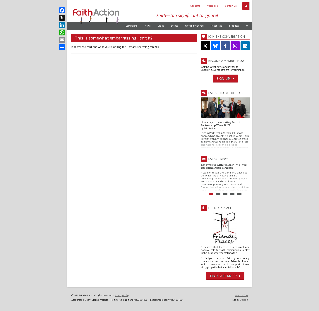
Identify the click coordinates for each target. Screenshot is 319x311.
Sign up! (224, 78)
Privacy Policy (122, 295)
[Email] (62, 40)
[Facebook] (62, 10)
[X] (62, 17)
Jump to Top (241, 295)
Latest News (218, 159)
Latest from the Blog (225, 93)
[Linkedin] (245, 45)
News (147, 25)
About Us (195, 5)
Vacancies (212, 5)
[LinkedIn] (62, 25)
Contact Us (230, 5)
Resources (216, 25)
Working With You (194, 25)
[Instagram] (235, 45)
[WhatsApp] (62, 32)
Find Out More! (223, 276)
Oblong (244, 299)
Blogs (161, 25)
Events (174, 25)
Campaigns (131, 25)
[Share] (62, 47)
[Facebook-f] (225, 45)
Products (234, 25)
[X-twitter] (205, 45)
